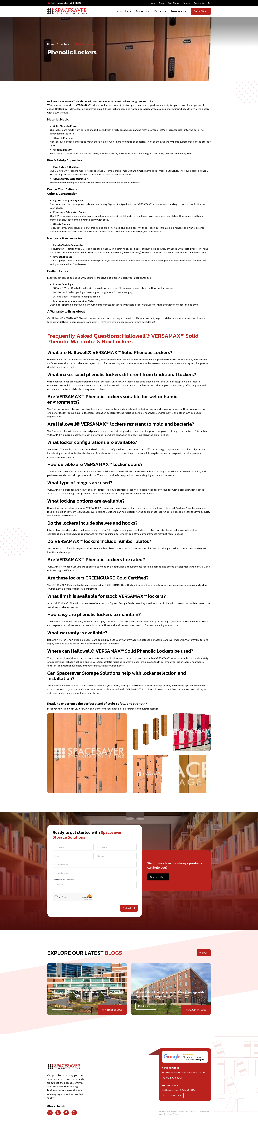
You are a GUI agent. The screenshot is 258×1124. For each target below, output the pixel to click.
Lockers (65, 44)
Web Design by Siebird (169, 1114)
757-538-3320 (73, 3)
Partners (186, 3)
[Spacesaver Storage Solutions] (67, 11)
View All (203, 952)
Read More (60, 1006)
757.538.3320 (174, 1095)
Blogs (161, 3)
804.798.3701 (174, 1077)
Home (152, 3)
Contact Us (199, 3)
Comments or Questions (63, 879)
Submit (127, 908)
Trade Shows (173, 3)
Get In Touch (201, 11)
